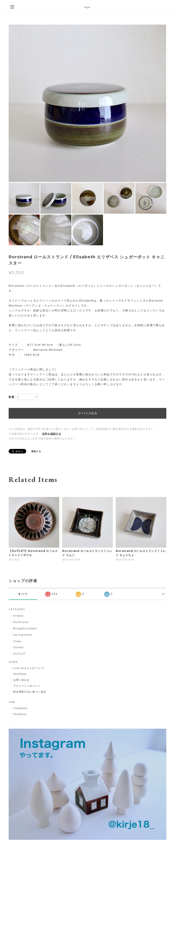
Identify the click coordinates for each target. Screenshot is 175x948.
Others (18, 647)
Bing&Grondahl (25, 628)
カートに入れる (87, 413)
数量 (12, 397)
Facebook (20, 714)
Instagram (20, 708)
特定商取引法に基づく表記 (29, 691)
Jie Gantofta (22, 634)
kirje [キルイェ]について (28, 668)
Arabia (18, 615)
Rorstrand (20, 622)
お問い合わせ (21, 680)
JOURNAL (20, 674)
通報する (36, 451)
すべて (23, 594)
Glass (17, 641)
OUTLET (19, 653)
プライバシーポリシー (27, 685)
